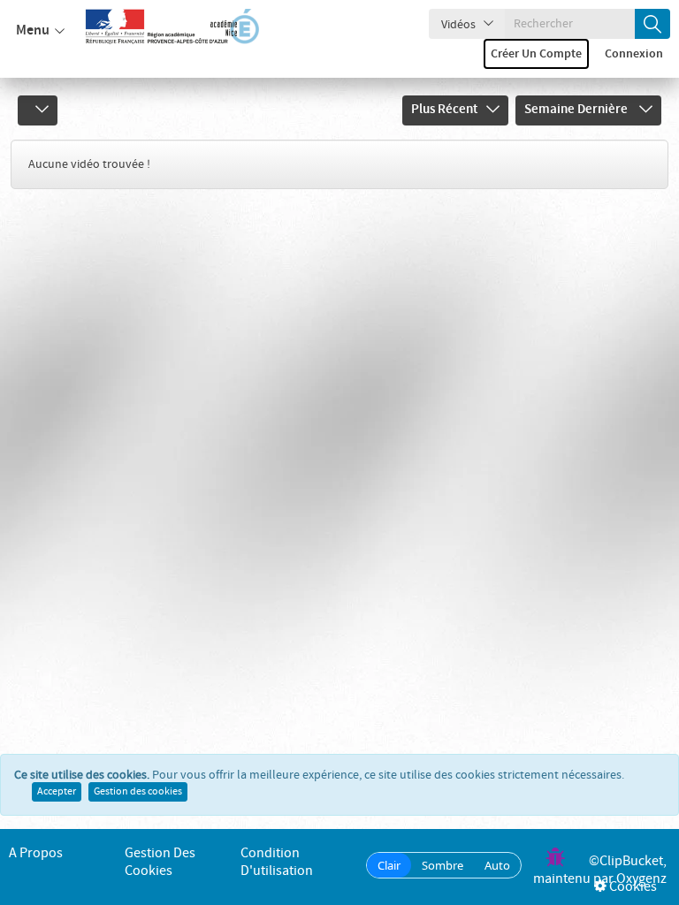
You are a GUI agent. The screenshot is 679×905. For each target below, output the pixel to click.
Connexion (634, 54)
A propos (36, 853)
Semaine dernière (577, 109)
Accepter (56, 792)
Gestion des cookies (138, 792)
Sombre (442, 865)
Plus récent (444, 109)
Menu (33, 30)
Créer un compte (536, 54)
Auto (497, 865)
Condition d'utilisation (276, 862)
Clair (389, 865)
